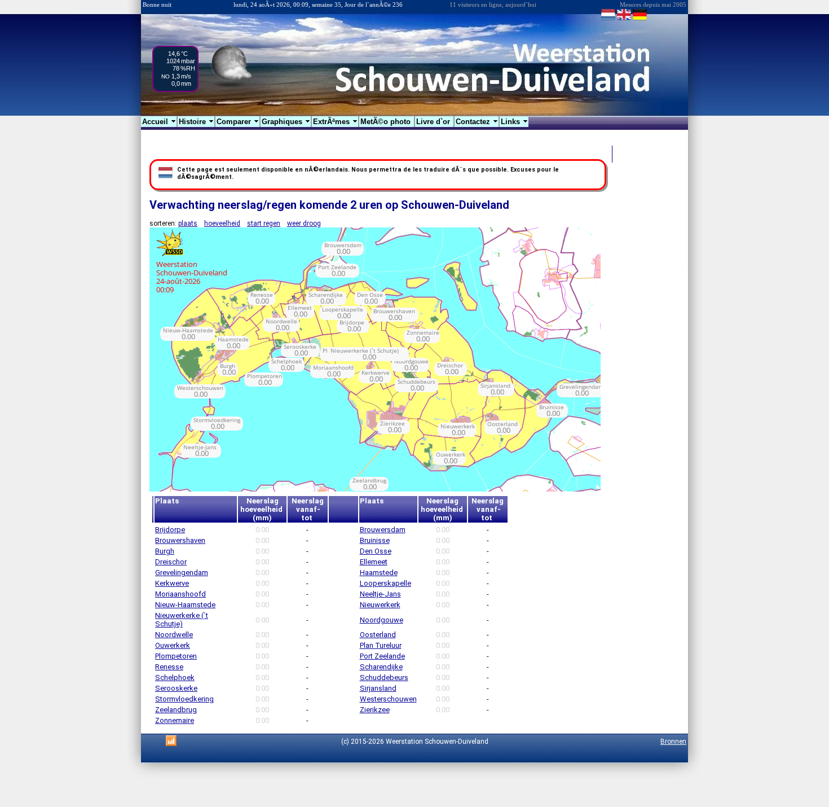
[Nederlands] (608, 19)
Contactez (477, 121)
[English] (624, 19)
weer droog (304, 223)
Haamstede (379, 572)
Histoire (196, 121)
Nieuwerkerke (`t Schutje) (181, 619)
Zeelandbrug (176, 709)
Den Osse (375, 551)
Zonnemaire (174, 720)
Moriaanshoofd (180, 594)
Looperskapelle (385, 583)
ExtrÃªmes (335, 121)
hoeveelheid (222, 223)
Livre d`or (434, 121)
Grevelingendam (181, 572)
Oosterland (378, 634)
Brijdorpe (170, 529)
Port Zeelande (382, 656)
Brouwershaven (180, 540)
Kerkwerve (172, 583)
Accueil (159, 121)
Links (514, 121)
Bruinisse (375, 540)
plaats (187, 223)
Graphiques (286, 121)
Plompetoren (176, 656)
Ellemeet (373, 562)
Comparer (238, 121)
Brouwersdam (382, 529)
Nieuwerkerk (380, 604)
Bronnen (673, 741)
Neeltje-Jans (380, 594)
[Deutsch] (640, 19)
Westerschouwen (388, 699)
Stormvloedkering (184, 699)
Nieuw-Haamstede (185, 604)
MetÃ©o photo (386, 121)
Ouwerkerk (172, 645)
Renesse (169, 667)
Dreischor (171, 562)
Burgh (164, 551)
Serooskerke (176, 688)
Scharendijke (381, 667)
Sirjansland (378, 688)
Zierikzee (375, 709)
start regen (263, 223)
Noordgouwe (381, 620)
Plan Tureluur (381, 645)
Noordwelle (174, 634)
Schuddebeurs (384, 677)
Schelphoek (175, 677)
